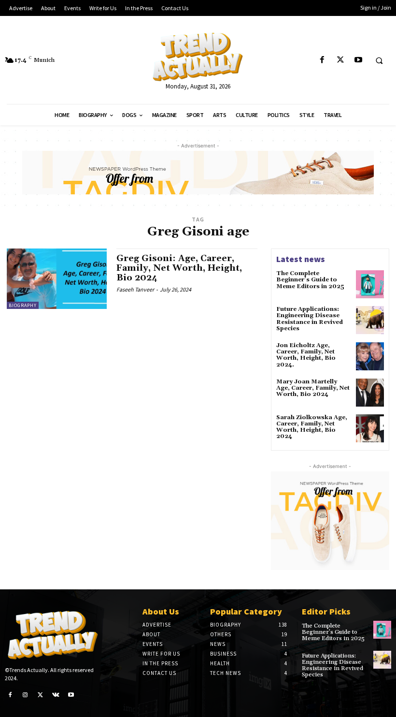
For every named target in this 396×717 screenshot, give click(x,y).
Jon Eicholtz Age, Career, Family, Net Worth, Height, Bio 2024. (306, 355)
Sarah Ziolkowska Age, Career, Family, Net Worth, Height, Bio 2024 (311, 427)
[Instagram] (25, 695)
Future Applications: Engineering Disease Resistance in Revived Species (309, 319)
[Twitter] (340, 60)
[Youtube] (358, 60)
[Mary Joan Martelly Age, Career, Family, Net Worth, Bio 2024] (370, 393)
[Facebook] (322, 60)
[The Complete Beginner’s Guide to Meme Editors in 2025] (370, 284)
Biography (23, 305)
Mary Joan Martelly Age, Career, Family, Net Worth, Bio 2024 (313, 388)
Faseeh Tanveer (135, 289)
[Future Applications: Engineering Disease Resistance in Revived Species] (370, 320)
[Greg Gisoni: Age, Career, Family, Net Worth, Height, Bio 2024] (57, 278)
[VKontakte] (56, 695)
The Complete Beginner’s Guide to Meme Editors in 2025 (310, 280)
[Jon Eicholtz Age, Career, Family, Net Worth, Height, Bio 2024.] (370, 356)
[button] (379, 60)
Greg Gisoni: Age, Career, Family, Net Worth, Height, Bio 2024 (179, 268)
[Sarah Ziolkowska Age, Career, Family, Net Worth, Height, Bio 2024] (370, 428)
